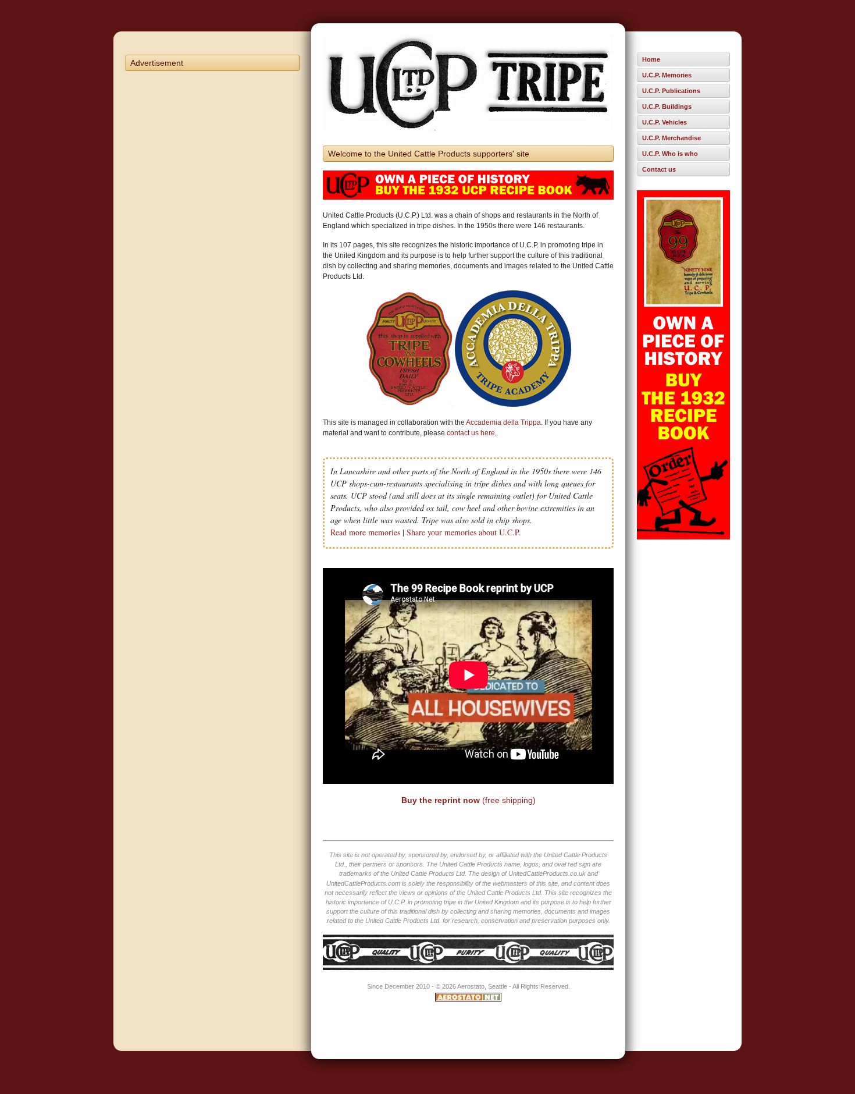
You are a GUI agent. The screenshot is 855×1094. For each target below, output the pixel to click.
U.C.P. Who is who (670, 153)
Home (651, 59)
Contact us (659, 169)
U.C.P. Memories (667, 75)
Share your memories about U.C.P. (464, 532)
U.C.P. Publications (671, 90)
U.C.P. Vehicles (664, 122)
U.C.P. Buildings (667, 106)
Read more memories (365, 532)
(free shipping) (468, 800)
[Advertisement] (212, 251)
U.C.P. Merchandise (671, 137)
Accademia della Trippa (503, 422)
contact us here (471, 433)
